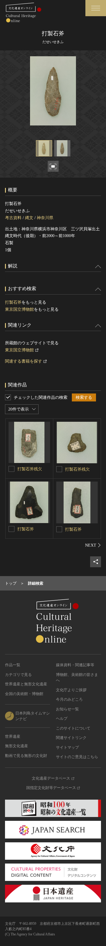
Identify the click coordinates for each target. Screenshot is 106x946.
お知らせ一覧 (67, 709)
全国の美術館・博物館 (24, 694)
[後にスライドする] (93, 545)
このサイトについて (73, 728)
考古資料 (13, 218)
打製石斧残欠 (29, 469)
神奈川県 (45, 218)
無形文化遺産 (16, 746)
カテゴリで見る (18, 674)
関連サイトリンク (71, 737)
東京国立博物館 (19, 309)
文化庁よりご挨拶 (71, 690)
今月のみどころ (69, 699)
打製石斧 (13, 302)
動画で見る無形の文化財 (26, 755)
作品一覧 (12, 665)
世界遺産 (12, 736)
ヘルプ (61, 718)
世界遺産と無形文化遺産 (26, 684)
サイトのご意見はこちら (77, 757)
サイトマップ (67, 747)
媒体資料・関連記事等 (75, 665)
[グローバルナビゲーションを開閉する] (95, 8)
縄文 (29, 218)
